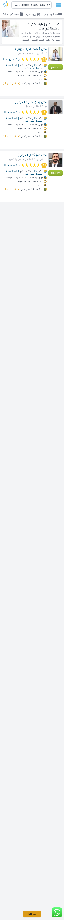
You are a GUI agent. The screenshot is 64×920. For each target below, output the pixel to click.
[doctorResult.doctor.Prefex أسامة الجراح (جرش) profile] (55, 54)
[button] (31, 5)
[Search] (32, 5)
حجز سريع (55, 67)
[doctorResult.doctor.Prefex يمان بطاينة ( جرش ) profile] (55, 107)
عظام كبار (29, 68)
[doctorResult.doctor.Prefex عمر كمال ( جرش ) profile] (55, 160)
